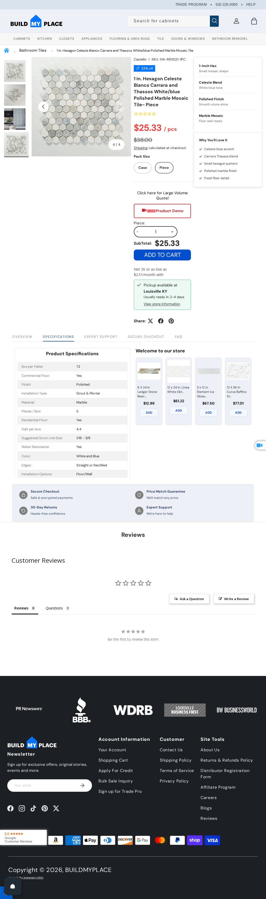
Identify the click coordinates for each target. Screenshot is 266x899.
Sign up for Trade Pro (120, 791)
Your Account (112, 750)
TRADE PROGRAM (191, 4)
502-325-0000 (226, 4)
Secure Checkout (146, 336)
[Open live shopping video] (260, 445)
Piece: (139, 223)
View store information (162, 304)
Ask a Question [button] (192, 598)
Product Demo (169, 210)
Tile (160, 39)
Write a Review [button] (236, 598)
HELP (251, 4)
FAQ (178, 336)
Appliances (92, 39)
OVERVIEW (22, 336)
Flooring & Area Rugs (130, 39)
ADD (149, 413)
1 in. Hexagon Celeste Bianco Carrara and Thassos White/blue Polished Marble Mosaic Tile (125, 50)
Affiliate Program (218, 787)
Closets (66, 39)
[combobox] (173, 21)
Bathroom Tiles (32, 50)
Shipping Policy (176, 760)
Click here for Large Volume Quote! (162, 195)
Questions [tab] (54, 608)
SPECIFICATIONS (58, 336)
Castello (140, 59)
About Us (210, 750)
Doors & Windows (188, 39)
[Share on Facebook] (161, 321)
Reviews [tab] (21, 608)
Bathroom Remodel (230, 39)
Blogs (206, 808)
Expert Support (100, 336)
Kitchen (44, 39)
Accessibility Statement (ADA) (25, 877)
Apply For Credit (115, 770)
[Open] (13, 886)
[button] (254, 21)
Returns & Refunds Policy (227, 760)
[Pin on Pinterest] (171, 321)
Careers (209, 797)
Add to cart (162, 255)
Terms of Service (177, 770)
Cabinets (22, 39)
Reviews (209, 818)
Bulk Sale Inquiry (115, 781)
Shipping (141, 148)
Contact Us (171, 750)
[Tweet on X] (150, 321)
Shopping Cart (113, 760)
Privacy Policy (174, 781)
